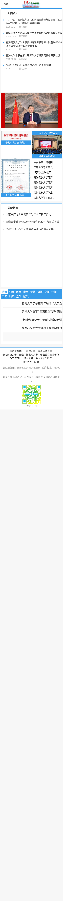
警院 (33, 321)
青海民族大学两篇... (12, 207)
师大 (11, 321)
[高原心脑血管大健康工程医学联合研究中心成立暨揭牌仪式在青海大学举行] (11, 357)
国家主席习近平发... (12, 197)
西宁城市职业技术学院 (21, 387)
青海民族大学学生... (12, 222)
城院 (11, 326)
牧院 (54, 321)
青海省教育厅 (17, 380)
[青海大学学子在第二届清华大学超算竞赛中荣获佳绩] (11, 332)
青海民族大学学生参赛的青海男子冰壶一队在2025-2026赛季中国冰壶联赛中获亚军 (34, 44)
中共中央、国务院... (12, 192)
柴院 (26, 326)
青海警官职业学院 (49, 384)
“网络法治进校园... (12, 202)
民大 (19, 321)
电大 (26, 321)
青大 (4, 321)
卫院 (4, 326)
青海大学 (30, 380)
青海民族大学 (10, 384)
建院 (40, 321)
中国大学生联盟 (43, 387)
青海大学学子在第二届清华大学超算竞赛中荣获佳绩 (33, 55)
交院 (47, 321)
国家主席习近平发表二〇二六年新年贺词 (28, 243)
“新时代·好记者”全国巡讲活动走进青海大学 (28, 65)
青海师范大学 (45, 380)
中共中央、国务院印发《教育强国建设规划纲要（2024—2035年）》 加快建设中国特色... (34, 21)
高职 (19, 326)
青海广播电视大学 (28, 384)
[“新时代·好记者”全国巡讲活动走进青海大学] (11, 348)
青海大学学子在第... (12, 227)
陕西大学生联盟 (31, 391)
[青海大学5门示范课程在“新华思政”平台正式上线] (11, 340)
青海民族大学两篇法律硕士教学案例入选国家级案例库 (34, 32)
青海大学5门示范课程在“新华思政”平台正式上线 (32, 251)
